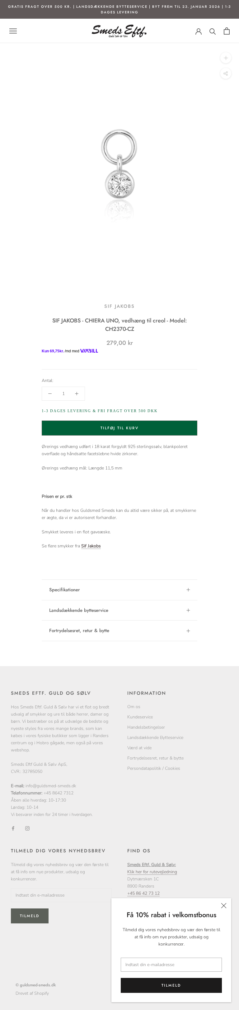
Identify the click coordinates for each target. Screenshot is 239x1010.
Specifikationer (64, 589)
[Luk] (224, 905)
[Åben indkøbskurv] (227, 31)
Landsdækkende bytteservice (78, 610)
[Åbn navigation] (13, 31)
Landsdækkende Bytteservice (155, 738)
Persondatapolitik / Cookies (153, 768)
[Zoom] (225, 57)
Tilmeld (171, 985)
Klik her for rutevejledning (152, 872)
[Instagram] (27, 827)
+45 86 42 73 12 (143, 893)
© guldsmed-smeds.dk (36, 985)
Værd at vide (139, 748)
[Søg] (212, 31)
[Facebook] (13, 827)
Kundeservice (140, 717)
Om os (133, 707)
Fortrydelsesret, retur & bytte (79, 630)
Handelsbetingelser (146, 727)
